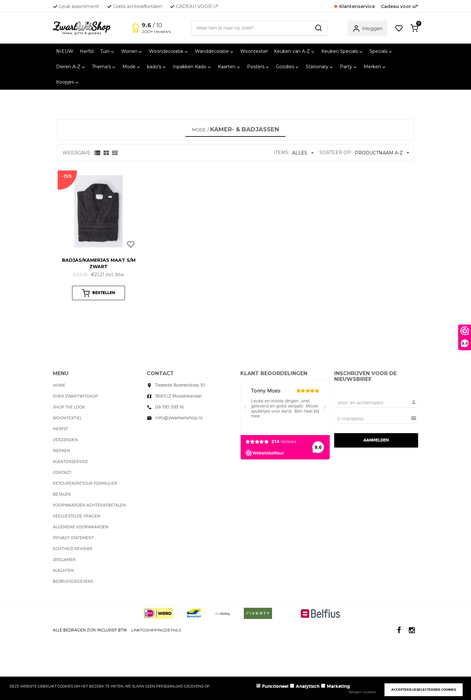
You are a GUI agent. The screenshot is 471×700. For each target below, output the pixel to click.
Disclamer (64, 559)
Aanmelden (376, 440)
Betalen (62, 494)
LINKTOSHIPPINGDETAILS (156, 630)
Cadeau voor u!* (399, 6)
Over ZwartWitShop (75, 396)
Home (59, 385)
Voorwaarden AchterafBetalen (89, 505)
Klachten (63, 570)
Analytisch (307, 686)
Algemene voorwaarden (81, 526)
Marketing (338, 686)
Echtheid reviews (72, 548)
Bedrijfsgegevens (73, 581)
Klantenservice (70, 461)
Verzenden (65, 439)
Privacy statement (73, 537)
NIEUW (64, 51)
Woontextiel (254, 51)
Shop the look (69, 407)
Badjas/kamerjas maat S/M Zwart (99, 263)
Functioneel (275, 686)
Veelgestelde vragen (76, 516)
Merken (61, 450)
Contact (62, 472)
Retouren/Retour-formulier (85, 483)
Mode (199, 129)
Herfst (87, 51)
